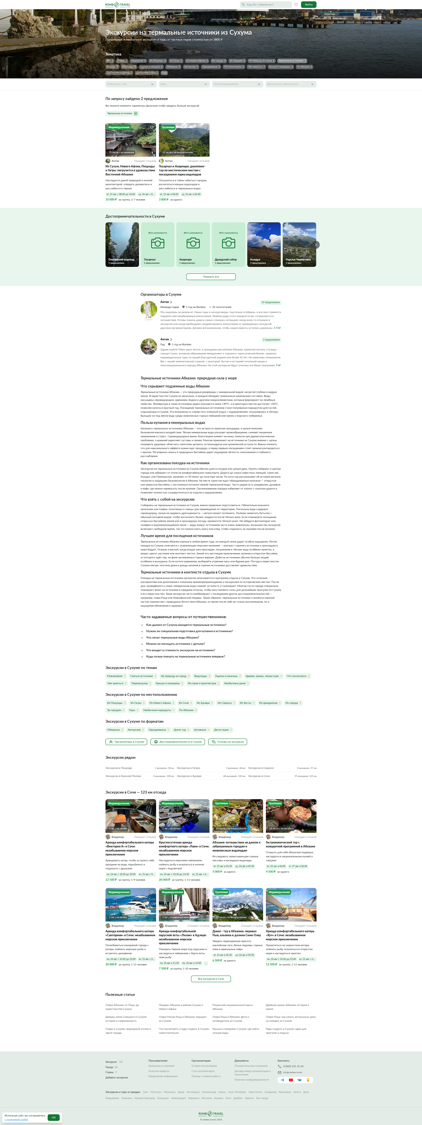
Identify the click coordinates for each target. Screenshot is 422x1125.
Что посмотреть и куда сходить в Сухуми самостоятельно (184, 1031)
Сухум (134, 13)
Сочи (145, 1092)
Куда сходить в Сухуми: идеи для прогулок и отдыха (286, 1031)
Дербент (238, 1098)
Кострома (207, 1098)
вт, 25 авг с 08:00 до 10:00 (121, 194)
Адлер (181, 1092)
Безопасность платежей (161, 1066)
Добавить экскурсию (117, 1078)
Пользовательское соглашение (251, 1066)
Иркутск (249, 1098)
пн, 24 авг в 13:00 (191, 963)
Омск (228, 1098)
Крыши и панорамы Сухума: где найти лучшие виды (235, 1031)
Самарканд (270, 1092)
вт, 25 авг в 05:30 (223, 866)
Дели (306, 1092)
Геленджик (163, 1098)
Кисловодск (193, 1092)
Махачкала (169, 1092)
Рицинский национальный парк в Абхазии (232, 1007)
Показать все (211, 276)
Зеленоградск (178, 1098)
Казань (222, 1092)
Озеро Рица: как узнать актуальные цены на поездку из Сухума (291, 1019)
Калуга (297, 1092)
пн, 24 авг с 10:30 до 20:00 (121, 874)
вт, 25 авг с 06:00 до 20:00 (147, 874)
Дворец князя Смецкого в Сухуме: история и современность (126, 1019)
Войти (309, 4)
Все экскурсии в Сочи (211, 979)
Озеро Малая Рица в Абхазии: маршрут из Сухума (183, 1019)
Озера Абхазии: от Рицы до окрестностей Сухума (122, 1007)
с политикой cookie (16, 1119)
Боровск (218, 1098)
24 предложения (271, 302)
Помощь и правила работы (206, 1076)
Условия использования (204, 1066)
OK (54, 1117)
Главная (110, 13)
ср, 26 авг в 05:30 (244, 866)
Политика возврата (159, 1071)
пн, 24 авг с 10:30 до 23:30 (174, 874)
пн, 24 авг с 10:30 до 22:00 (121, 959)
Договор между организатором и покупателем (253, 1073)
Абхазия (122, 13)
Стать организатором (203, 1071)
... (206, 963)
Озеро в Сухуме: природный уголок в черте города (128, 1031)
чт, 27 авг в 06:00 (298, 866)
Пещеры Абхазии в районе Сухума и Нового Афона (181, 1007)
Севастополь (255, 1092)
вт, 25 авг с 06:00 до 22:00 (147, 959)
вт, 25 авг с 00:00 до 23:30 (201, 874)
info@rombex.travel (292, 1072)
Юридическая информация (163, 1076)
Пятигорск (156, 1092)
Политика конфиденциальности (252, 1080)
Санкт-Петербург (237, 1092)
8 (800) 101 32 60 (293, 1066)
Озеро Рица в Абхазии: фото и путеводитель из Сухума (230, 1019)
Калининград (209, 1092)
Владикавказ (112, 1098)
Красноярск (285, 1092)
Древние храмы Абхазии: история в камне (287, 1007)
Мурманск (193, 1098)
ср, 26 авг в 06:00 (191, 194)
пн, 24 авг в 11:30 (169, 963)
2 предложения (271, 340)
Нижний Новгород (145, 1098)
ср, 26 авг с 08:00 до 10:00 (147, 194)
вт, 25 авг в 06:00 (169, 194)
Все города (262, 1098)
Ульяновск (126, 1098)
